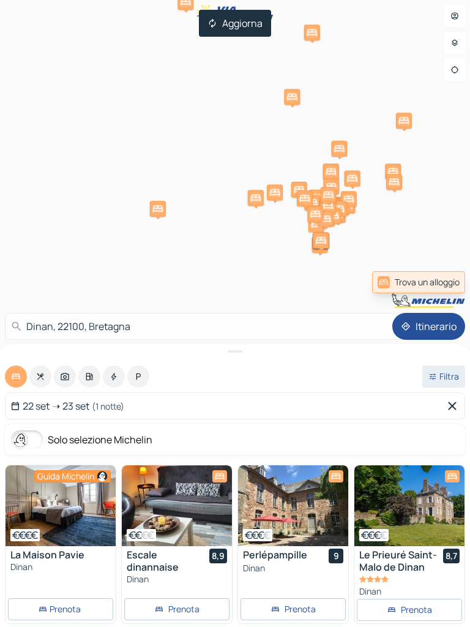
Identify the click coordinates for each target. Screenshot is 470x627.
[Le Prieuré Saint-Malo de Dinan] (409, 505)
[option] (16, 377)
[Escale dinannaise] (177, 505)
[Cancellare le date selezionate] (454, 405)
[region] (61, 505)
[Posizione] (454, 70)
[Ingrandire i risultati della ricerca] (235, 351)
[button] (158, 209)
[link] (418, 282)
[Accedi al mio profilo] (454, 16)
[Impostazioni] (454, 43)
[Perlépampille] (293, 505)
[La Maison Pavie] (61, 505)
